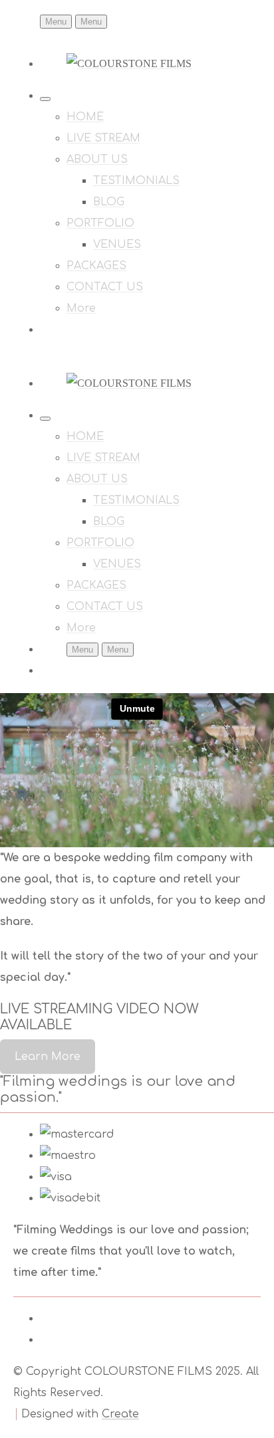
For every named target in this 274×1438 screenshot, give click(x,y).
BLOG (108, 202)
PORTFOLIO (100, 223)
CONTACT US (105, 287)
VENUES (117, 245)
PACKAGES (96, 266)
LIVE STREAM (103, 138)
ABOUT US (97, 159)
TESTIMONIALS (136, 181)
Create (120, 1414)
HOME (85, 117)
